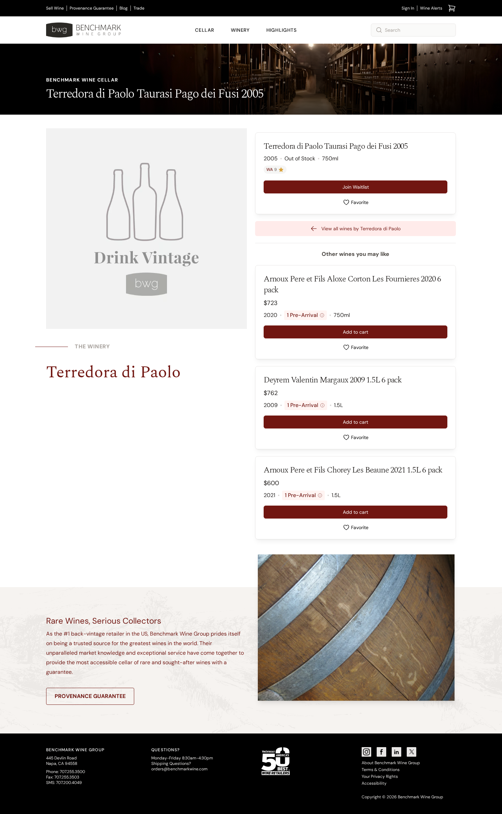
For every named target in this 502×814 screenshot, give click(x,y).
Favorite (359, 202)
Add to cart (355, 332)
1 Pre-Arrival (304, 315)
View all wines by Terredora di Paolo (361, 229)
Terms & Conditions (381, 769)
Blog (124, 8)
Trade (139, 8)
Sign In (408, 8)
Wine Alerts (431, 8)
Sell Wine (55, 8)
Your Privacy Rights (380, 776)
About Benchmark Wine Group (391, 763)
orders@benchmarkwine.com (179, 769)
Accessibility (374, 783)
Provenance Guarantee (92, 8)
